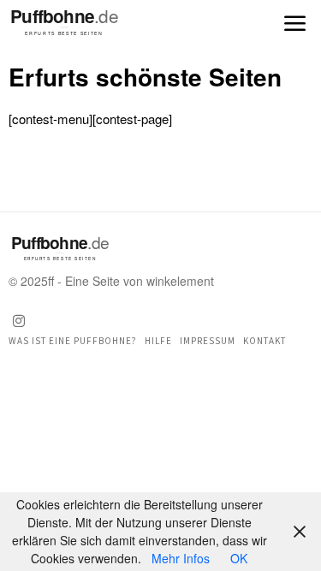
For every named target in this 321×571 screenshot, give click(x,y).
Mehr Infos (181, 558)
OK (238, 558)
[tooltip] (19, 321)
